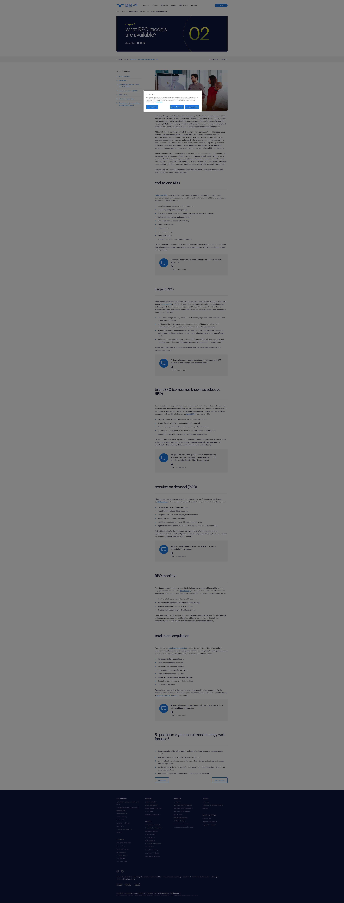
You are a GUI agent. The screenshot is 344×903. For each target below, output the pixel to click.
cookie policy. (159, 101)
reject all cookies (177, 107)
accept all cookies (192, 107)
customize (152, 107)
